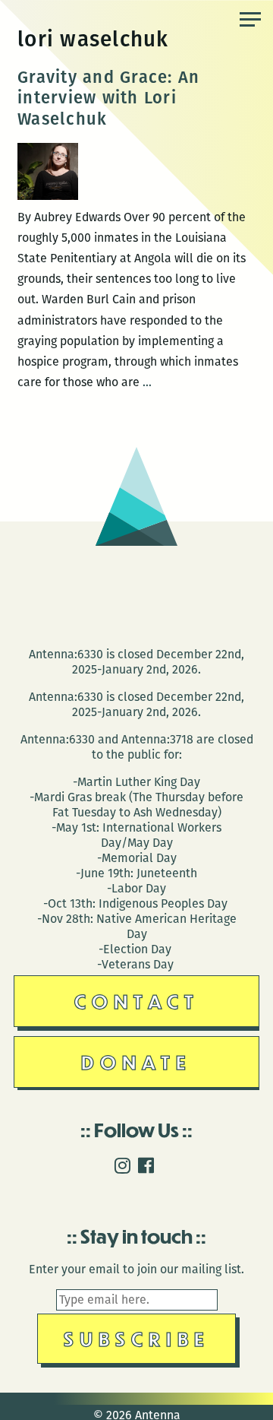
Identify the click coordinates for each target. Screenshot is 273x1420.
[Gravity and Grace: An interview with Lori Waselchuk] (47, 196)
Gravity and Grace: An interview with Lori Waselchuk (108, 98)
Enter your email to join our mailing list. (136, 1269)
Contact (136, 1001)
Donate (136, 1061)
